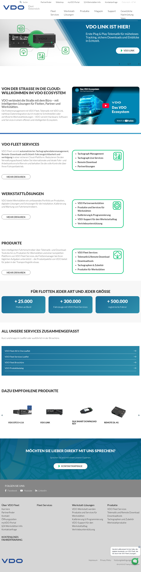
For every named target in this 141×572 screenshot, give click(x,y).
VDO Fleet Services (116, 509)
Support (112, 11)
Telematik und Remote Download (123, 512)
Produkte (84, 11)
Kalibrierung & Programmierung (87, 519)
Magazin (98, 11)
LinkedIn (42, 490)
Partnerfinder (46, 2)
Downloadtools (114, 515)
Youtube (28, 490)
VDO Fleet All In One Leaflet (17, 351)
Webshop (60, 2)
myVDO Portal (73, 2)
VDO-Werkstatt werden (84, 509)
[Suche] (20, 2)
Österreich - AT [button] (128, 2)
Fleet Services (55, 13)
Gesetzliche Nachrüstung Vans (127, 15)
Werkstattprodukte (116, 522)
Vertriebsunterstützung (83, 529)
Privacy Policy (105, 560)
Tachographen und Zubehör (120, 519)
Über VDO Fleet (10, 505)
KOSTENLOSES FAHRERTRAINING (12, 538)
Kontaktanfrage (111, 2)
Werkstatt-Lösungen (69, 13)
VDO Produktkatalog (14, 368)
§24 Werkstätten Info (92, 2)
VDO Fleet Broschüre (14, 362)
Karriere (6, 509)
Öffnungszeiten (9, 519)
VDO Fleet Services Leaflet (17, 356)
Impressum (93, 560)
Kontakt (5, 515)
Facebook (12, 490)
